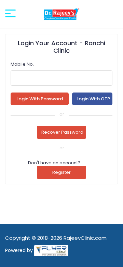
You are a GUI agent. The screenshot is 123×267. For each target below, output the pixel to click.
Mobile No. (22, 64)
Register (61, 172)
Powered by (19, 250)
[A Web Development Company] (51, 250)
